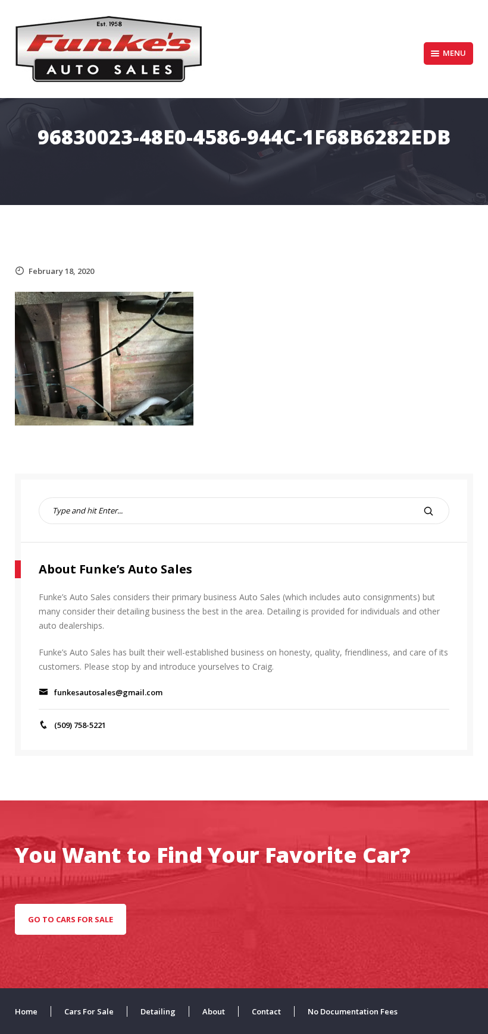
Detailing (158, 1011)
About (213, 1011)
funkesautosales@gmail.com (108, 692)
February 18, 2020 (61, 271)
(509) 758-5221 (80, 725)
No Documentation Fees (353, 1011)
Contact (266, 1011)
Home (26, 1011)
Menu (454, 53)
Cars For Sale (89, 1011)
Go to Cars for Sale (70, 919)
